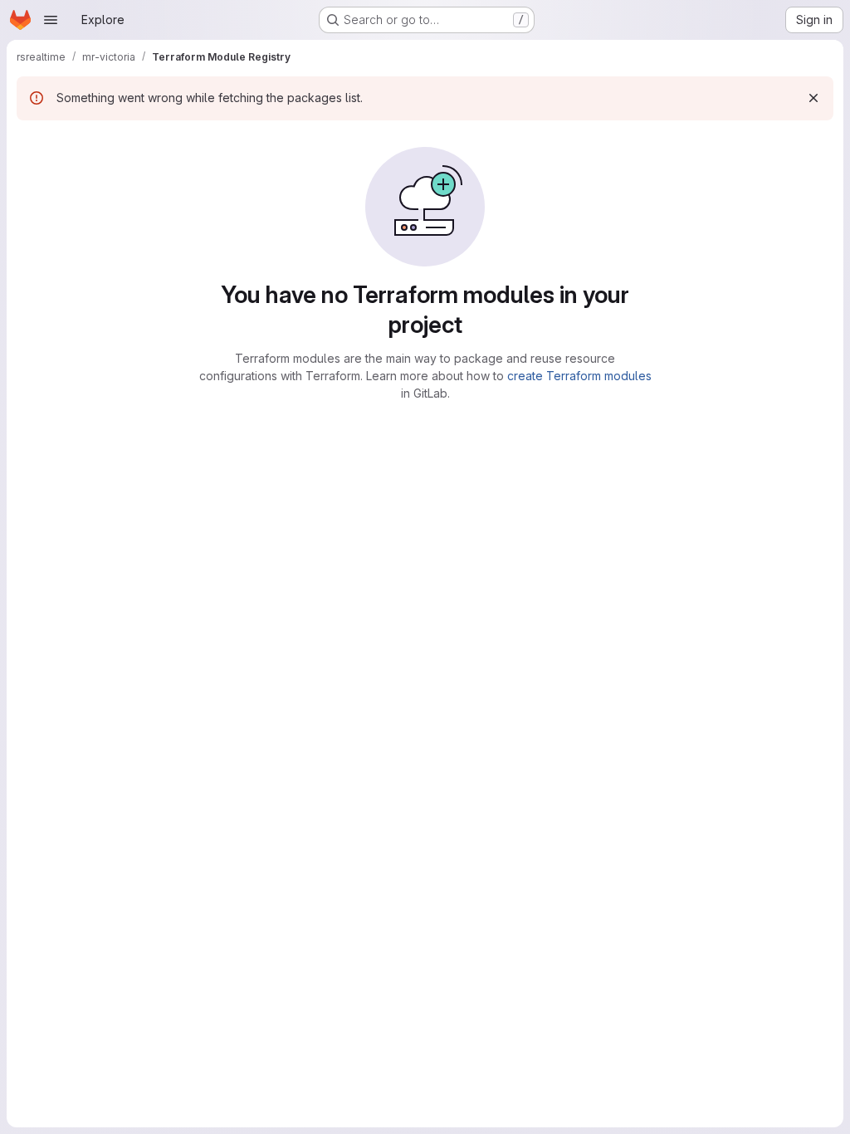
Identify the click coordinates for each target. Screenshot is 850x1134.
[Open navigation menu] (50, 20)
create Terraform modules (579, 376)
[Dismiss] (813, 98)
